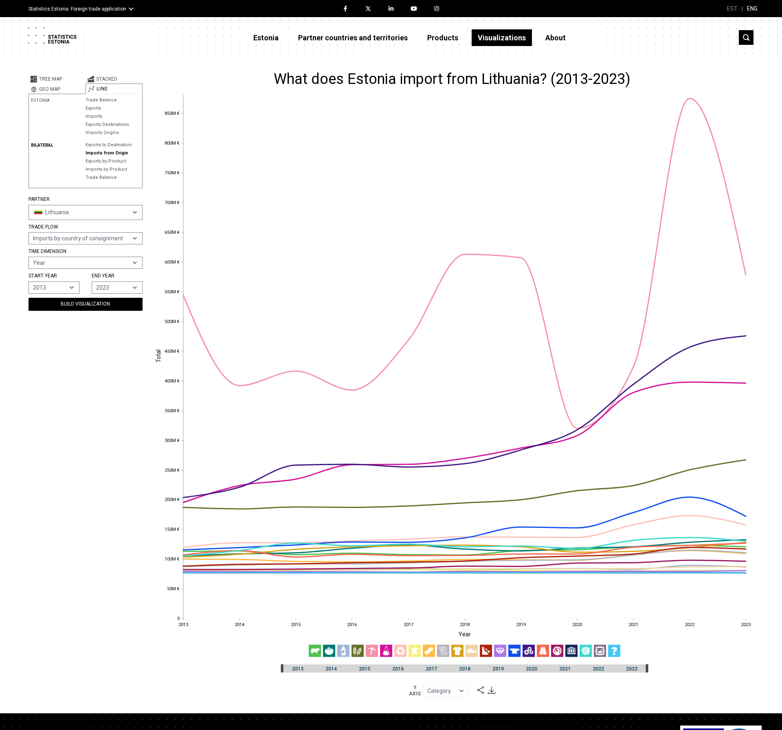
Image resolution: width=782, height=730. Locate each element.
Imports (94, 116)
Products (442, 37)
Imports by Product (106, 169)
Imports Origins (102, 132)
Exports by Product (106, 161)
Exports (93, 108)
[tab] (57, 79)
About (555, 37)
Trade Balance (101, 100)
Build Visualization (85, 304)
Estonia (266, 37)
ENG (752, 8)
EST (732, 8)
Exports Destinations (107, 124)
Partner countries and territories (353, 37)
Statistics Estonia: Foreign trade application (77, 9)
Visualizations (502, 37)
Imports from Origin (107, 153)
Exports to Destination (109, 144)
